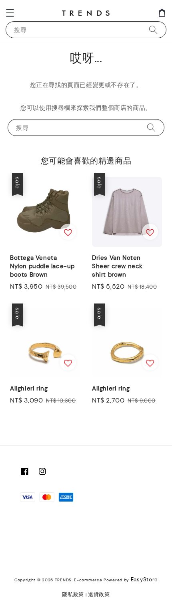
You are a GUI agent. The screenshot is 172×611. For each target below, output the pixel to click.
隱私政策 (73, 594)
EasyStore (144, 579)
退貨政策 (99, 594)
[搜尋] (153, 29)
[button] (10, 13)
